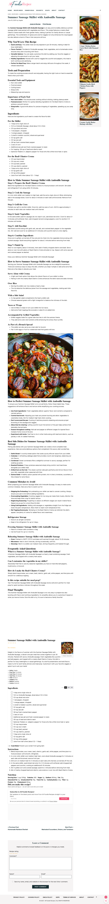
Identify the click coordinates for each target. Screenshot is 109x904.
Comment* (13, 856)
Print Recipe (47, 24)
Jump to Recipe (35, 24)
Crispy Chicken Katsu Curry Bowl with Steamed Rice (89, 48)
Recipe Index (15, 14)
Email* (43, 874)
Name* (11, 874)
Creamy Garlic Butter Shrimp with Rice (87, 123)
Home (9, 14)
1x (65, 687)
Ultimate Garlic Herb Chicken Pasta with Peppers (87, 86)
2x (69, 687)
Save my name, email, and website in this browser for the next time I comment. (41, 882)
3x (72, 687)
